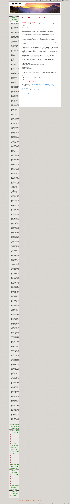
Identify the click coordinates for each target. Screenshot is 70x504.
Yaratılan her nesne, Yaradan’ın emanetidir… (15, 338)
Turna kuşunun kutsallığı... (15, 70)
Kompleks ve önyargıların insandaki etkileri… (15, 346)
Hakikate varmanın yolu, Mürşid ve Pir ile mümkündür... (15, 214)
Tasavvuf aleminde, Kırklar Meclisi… (15, 142)
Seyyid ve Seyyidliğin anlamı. (15, 145)
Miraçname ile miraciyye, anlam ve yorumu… (15, 310)
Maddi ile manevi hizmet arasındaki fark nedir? (15, 342)
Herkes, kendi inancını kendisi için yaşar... (15, 255)
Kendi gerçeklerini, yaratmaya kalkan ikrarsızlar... (15, 174)
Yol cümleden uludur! (14, 46)
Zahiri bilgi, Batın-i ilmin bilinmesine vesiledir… (15, 351)
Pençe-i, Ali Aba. (13, 55)
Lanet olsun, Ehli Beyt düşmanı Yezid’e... (15, 263)
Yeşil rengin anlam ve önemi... (15, 252)
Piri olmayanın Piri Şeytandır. (15, 405)
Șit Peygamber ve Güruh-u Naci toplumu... (15, 138)
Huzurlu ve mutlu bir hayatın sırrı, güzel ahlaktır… (15, 297)
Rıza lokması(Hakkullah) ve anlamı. (15, 69)
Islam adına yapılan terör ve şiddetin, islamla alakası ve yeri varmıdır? (15, 136)
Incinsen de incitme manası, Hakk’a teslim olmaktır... (15, 313)
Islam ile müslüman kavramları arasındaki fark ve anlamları (15, 293)
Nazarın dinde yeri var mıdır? (15, 361)
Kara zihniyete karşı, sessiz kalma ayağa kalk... (15, 173)
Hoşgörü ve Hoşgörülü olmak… (15, 156)
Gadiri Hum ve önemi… (14, 373)
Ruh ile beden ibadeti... (14, 365)
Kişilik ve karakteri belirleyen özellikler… (15, 315)
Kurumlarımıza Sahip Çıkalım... (15, 169)
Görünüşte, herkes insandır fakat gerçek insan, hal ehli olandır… (15, 155)
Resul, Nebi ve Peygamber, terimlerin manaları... (15, 304)
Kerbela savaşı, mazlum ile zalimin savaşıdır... (15, 172)
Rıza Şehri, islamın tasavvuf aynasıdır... (15, 232)
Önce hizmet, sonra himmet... (15, 238)
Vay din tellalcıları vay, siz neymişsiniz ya (15, 392)
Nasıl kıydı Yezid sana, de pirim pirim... (15, 197)
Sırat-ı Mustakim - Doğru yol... (15, 36)
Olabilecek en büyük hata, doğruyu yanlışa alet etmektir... (15, 265)
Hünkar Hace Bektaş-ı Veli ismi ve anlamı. (15, 140)
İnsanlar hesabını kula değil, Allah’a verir (15, 391)
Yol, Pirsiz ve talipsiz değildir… (15, 337)
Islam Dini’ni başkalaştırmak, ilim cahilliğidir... (15, 242)
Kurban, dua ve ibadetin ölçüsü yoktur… (15, 369)
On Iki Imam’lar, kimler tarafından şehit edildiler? (15, 105)
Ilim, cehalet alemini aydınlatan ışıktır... (15, 302)
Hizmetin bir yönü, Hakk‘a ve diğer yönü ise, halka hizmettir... (15, 209)
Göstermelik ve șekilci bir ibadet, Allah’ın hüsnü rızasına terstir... (15, 220)
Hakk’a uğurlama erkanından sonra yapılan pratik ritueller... (15, 341)
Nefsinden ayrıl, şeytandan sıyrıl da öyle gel (15, 395)
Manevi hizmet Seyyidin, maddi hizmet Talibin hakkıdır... (15, 356)
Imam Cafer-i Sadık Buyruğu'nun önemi (15, 23)
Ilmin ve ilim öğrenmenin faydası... (15, 73)
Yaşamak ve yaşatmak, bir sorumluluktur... (15, 327)
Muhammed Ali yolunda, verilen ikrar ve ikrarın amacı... (15, 306)
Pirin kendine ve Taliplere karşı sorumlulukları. (15, 397)
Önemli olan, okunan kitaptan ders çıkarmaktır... (15, 352)
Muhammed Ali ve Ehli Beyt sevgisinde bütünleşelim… (15, 182)
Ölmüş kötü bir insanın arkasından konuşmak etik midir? (15, 377)
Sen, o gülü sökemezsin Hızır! (15, 354)
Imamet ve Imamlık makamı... (15, 101)
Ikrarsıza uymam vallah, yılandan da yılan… (15, 219)
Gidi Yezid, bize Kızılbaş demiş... (15, 118)
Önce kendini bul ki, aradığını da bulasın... (15, 320)
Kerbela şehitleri (13, 147)
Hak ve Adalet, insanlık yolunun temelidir (15, 393)
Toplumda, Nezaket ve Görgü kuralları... (15, 241)
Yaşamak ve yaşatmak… (14, 186)
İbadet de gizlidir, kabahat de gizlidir (15, 411)
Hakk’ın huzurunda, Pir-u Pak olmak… (15, 159)
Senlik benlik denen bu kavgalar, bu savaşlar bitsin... (15, 254)
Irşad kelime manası (14, 77)
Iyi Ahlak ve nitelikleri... (14, 163)
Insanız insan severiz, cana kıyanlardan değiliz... (15, 274)
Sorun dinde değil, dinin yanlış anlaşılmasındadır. (15, 402)
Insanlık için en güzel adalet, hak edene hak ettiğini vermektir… (15, 223)
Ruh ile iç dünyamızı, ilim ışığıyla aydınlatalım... (15, 322)
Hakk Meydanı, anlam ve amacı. (15, 123)
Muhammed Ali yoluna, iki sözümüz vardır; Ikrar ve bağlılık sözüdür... (15, 281)
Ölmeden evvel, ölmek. (14, 149)
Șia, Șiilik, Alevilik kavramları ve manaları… (15, 124)
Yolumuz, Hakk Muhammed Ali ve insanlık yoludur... (15, 250)
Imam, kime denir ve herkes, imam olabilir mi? (15, 122)
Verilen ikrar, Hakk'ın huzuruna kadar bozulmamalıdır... (15, 301)
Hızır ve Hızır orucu (14, 64)
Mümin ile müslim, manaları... (15, 290)
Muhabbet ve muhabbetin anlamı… (15, 305)
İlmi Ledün (12, 59)
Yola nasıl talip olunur (14, 128)
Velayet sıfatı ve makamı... (15, 87)
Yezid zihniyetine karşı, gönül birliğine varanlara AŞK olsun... (15, 283)
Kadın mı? (12, 150)
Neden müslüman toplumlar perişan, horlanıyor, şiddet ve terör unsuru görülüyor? (15, 183)
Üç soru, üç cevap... (14, 82)
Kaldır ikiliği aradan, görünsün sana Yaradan (15, 410)
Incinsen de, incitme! (14, 109)
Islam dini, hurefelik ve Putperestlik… (15, 165)
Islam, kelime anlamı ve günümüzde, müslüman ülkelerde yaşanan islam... (15, 137)
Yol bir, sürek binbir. (14, 99)
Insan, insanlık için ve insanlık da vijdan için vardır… (15, 374)
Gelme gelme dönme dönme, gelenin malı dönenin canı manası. (15, 127)
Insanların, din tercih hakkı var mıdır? (15, 146)
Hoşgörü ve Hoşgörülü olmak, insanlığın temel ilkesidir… (15, 329)
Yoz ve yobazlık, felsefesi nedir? (15, 190)
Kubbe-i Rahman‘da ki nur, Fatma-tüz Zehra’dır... (15, 224)
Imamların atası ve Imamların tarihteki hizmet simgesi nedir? (15, 345)
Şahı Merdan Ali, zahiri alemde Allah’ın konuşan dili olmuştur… (15, 227)
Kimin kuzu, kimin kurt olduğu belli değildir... (15, 319)
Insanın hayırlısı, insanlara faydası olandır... (15, 218)
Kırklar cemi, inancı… (14, 49)
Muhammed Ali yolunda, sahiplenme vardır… (15, 179)
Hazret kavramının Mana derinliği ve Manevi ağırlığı (15, 414)
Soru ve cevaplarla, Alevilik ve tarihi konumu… (15, 333)
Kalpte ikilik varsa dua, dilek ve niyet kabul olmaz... (15, 273)
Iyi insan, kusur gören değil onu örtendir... (15, 355)
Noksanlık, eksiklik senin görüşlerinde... (15, 228)
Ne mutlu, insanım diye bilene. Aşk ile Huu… (15, 291)
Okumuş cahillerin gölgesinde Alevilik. (15, 388)
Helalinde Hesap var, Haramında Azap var (15, 422)
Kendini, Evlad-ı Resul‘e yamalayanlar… (15, 170)
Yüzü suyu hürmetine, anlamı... (15, 90)
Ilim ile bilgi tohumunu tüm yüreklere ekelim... (15, 378)
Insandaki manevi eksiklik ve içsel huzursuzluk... (15, 370)
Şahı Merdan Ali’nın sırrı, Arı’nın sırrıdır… (15, 229)
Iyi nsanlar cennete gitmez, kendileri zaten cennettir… (15, 215)
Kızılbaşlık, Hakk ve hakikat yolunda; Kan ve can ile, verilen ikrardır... (15, 58)
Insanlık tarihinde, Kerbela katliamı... (15, 334)
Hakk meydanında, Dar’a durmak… (15, 133)
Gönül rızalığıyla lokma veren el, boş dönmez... (15, 359)
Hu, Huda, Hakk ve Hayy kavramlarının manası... (15, 245)
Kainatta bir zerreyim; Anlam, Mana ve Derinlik (15, 415)
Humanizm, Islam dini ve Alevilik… (15, 200)
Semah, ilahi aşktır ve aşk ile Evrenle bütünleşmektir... (15, 368)
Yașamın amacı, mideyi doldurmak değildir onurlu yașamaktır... (15, 201)
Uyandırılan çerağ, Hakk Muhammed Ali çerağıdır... (15, 205)
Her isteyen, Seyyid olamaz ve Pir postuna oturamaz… (15, 311)
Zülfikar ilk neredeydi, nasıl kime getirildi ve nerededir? (15, 247)
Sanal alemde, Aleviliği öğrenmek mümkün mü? (15, 195)
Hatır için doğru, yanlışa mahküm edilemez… (15, 286)
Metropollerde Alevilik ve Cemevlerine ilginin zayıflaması (15, 396)
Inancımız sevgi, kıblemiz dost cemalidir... (15, 300)
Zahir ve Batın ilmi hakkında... (15, 63)
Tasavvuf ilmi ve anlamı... (14, 83)
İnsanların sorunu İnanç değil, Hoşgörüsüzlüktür (15, 420)
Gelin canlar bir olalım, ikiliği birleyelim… (15, 323)
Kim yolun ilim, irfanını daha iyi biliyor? (15, 68)
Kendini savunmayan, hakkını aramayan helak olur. (15, 400)
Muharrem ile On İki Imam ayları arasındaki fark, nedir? (15, 131)
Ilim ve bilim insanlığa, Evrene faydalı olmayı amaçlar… (15, 192)
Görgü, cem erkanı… (14, 210)
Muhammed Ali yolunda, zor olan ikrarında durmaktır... (15, 272)
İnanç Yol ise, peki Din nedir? (15, 409)
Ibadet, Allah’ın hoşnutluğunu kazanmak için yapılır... (15, 259)
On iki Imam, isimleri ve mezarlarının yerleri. (15, 88)
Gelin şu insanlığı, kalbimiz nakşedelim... (15, 278)
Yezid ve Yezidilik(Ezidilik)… (15, 191)
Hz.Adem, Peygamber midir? (15, 151)
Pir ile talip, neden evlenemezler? (15, 72)
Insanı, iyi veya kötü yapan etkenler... (15, 164)
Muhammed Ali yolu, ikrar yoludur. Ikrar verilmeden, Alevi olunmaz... (15, 95)
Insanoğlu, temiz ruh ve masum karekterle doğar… (15, 168)
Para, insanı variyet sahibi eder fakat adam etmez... (15, 336)
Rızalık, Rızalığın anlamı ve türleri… (15, 119)
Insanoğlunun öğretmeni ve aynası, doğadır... (15, 213)
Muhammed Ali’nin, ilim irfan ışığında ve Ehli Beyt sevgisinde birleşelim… (15, 314)
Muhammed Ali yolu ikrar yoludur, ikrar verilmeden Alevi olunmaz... (15, 318)
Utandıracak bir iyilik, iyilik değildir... (15, 350)
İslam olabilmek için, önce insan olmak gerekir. (15, 404)
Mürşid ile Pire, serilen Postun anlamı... (15, 111)
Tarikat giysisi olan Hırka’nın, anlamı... (15, 309)
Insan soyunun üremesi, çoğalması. (15, 92)
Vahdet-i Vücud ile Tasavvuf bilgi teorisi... (15, 141)
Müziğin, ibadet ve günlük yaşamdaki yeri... (15, 178)
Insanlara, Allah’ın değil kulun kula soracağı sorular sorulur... (15, 292)
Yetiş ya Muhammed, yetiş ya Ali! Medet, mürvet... (15, 264)
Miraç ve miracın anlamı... (14, 96)
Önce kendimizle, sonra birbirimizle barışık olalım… (15, 206)
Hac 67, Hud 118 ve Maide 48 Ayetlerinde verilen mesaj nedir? (15, 372)
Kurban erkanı (13, 60)
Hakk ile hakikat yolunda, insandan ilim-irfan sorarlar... (15, 363)
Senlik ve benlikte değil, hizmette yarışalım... (15, 256)
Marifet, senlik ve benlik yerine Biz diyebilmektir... (15, 277)
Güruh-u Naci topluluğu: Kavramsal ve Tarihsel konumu (15, 74)
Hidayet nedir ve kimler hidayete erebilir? (15, 204)
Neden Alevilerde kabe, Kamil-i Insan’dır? (15, 115)
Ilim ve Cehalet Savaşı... (14, 161)
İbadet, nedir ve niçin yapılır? (15, 86)
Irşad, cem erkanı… (14, 211)
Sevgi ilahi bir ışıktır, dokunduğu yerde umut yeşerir (15, 419)
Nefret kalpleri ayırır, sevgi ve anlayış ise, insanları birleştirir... (15, 379)
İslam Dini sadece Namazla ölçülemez (15, 418)
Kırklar (12, 54)
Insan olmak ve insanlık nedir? (15, 240)
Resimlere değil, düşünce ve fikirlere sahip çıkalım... (15, 251)
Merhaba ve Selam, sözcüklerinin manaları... (15, 279)
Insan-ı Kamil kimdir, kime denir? (15, 100)
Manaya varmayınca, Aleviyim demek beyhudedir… (15, 202)
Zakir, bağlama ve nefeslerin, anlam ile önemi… (15, 38)
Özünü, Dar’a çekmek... (14, 296)
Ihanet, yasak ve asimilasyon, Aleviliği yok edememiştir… (15, 237)
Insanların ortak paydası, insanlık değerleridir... (15, 287)
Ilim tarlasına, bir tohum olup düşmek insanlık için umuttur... (15, 360)
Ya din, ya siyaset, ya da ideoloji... (15, 188)
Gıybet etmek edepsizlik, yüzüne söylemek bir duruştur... (15, 382)
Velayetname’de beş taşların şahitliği (15, 37)
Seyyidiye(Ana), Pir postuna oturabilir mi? (15, 65)
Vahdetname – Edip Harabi (15, 61)
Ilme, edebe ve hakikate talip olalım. (15, 91)
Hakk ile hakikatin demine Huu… (15, 288)
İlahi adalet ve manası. (14, 114)
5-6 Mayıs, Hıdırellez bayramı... (15, 270)
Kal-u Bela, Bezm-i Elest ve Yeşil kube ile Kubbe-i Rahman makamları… (15, 332)
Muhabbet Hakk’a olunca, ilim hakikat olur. (15, 387)
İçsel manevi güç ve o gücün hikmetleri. (15, 406)
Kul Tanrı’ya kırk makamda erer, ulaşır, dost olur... (15, 269)
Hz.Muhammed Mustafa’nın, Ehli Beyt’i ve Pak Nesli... (15, 295)
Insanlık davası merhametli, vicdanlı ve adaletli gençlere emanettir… (15, 343)
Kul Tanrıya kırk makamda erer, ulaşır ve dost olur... (15, 231)
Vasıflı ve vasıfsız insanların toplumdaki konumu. (15, 386)
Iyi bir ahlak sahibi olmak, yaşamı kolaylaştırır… (15, 324)
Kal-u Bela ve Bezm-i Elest (15, 97)
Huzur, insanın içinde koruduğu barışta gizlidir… (15, 381)
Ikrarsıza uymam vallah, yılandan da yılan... (15, 236)
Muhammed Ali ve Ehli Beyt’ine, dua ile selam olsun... (15, 110)
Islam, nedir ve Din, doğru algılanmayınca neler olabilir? (15, 132)
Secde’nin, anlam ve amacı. (15, 81)
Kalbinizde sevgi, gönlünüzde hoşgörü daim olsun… (15, 222)
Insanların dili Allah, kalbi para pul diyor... (15, 347)
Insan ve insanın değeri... (14, 160)
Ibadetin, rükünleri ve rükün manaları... (15, 129)
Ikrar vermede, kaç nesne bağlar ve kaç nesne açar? (15, 331)
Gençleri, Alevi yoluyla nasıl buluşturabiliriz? (15, 413)
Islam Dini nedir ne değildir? (15, 32)
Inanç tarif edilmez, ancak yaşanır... (15, 113)
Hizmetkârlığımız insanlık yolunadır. (15, 384)
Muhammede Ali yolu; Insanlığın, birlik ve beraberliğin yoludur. (15, 106)
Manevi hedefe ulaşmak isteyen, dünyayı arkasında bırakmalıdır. (15, 383)
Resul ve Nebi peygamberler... (15, 56)
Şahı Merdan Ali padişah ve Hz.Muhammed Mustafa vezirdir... (15, 233)
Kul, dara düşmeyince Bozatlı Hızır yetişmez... (15, 243)
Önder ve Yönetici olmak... (15, 152)
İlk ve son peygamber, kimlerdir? (15, 120)
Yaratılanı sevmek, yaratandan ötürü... (15, 102)
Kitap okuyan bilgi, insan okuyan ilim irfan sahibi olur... (15, 364)
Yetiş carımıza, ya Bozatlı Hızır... (15, 246)
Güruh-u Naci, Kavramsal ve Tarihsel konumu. (15, 401)
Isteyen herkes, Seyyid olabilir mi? (15, 104)
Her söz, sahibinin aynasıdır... (15, 282)
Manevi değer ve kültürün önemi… (15, 177)
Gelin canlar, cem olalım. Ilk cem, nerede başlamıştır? (15, 268)
